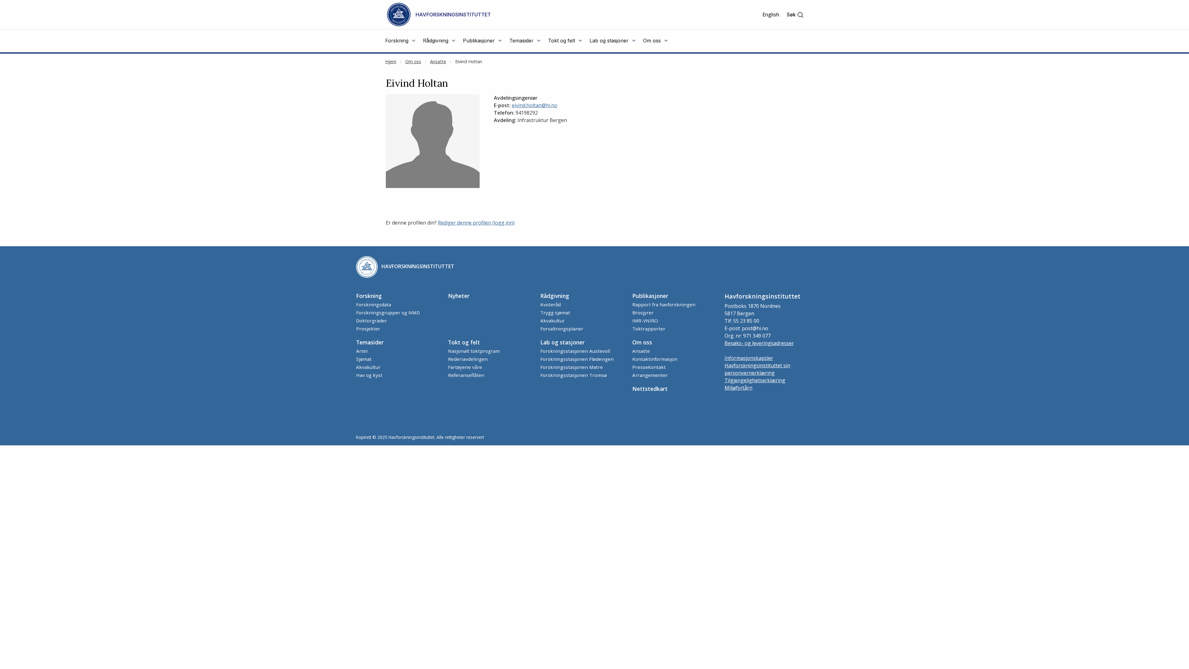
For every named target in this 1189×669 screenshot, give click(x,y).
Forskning (369, 296)
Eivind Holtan (468, 61)
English (770, 14)
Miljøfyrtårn (738, 387)
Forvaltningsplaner (561, 329)
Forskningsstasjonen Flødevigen (577, 359)
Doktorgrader (371, 320)
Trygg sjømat (555, 312)
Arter (362, 351)
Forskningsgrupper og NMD (388, 312)
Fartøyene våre (465, 367)
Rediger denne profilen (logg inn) (476, 222)
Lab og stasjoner (562, 342)
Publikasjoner (650, 296)
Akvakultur (552, 320)
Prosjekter (368, 329)
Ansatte (438, 61)
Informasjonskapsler (749, 358)
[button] (795, 15)
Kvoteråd (550, 304)
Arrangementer (650, 375)
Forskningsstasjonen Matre (571, 367)
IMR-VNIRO (645, 320)
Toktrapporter (648, 329)
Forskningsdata (373, 304)
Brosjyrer (643, 312)
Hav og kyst (369, 375)
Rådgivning (554, 296)
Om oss (413, 61)
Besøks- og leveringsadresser (759, 343)
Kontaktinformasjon (654, 359)
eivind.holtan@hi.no (534, 105)
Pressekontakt (649, 367)
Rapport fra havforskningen (663, 304)
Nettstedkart (650, 388)
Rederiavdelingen (468, 359)
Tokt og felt (464, 342)
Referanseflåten (466, 375)
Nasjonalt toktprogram (474, 351)
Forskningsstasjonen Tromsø (573, 375)
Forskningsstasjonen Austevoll (575, 351)
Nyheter (458, 296)
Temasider (370, 342)
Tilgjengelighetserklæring (755, 380)
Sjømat (364, 359)
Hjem (390, 61)
